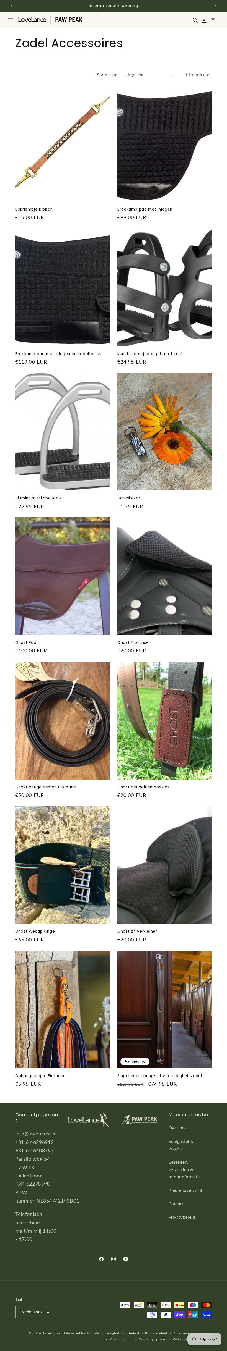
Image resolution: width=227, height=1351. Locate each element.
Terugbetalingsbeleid (122, 1333)
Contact (176, 1203)
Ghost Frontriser (133, 642)
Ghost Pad (26, 642)
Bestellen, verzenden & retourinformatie (185, 1169)
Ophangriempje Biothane (40, 1076)
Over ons (178, 1127)
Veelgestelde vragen (181, 1145)
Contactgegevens (153, 1339)
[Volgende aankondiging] (216, 6)
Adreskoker (128, 498)
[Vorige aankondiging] (11, 6)
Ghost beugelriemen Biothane (45, 787)
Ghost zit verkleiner (137, 931)
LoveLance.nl (54, 1333)
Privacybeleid (182, 1216)
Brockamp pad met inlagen (144, 209)
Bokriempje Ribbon (34, 209)
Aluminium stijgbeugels (38, 498)
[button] (10, 20)
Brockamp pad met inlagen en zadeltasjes (58, 353)
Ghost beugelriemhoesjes (143, 787)
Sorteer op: (107, 74)
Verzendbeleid (121, 1339)
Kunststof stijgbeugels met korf (149, 353)
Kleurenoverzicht (186, 1190)
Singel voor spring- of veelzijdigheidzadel (159, 1076)
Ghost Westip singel (35, 931)
